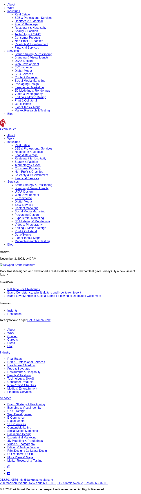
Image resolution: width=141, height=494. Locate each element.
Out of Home (23, 103)
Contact (12, 336)
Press (11, 342)
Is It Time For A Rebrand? (23, 289)
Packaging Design (27, 84)
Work (10, 7)
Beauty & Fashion (26, 31)
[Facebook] (8, 470)
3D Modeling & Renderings (32, 90)
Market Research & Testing (32, 110)
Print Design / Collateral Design (27, 450)
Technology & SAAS (28, 34)
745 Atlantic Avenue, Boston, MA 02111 (82, 483)
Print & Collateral (26, 100)
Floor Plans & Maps (27, 107)
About (11, 4)
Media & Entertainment (22, 388)
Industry (5, 352)
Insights (12, 310)
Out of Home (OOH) (20, 454)
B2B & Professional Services (33, 17)
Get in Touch (8, 129)
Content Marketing (27, 77)
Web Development (27, 64)
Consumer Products (28, 37)
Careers (12, 339)
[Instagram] (8, 466)
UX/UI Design (24, 60)
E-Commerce (23, 67)
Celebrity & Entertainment (31, 44)
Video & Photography (29, 93)
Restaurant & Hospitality (30, 27)
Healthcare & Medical (29, 21)
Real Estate (22, 14)
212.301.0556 (9, 479)
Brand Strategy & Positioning (33, 54)
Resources (14, 313)
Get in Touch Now (38, 320)
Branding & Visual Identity (31, 57)
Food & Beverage (26, 24)
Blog (10, 113)
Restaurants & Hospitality (23, 372)
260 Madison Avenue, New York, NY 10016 (28, 483)
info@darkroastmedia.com (36, 479)
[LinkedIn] (8, 473)
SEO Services (24, 74)
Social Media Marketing (30, 80)
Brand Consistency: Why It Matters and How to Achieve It (44, 292)
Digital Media (23, 70)
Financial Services (27, 47)
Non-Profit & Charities (29, 40)
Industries (13, 11)
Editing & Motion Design (30, 97)
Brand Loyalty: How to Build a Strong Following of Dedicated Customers (54, 295)
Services (13, 50)
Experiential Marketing (29, 87)
